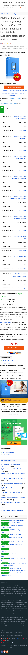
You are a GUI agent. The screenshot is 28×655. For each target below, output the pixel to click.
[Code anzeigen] (22, 130)
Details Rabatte (7, 363)
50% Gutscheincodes (8, 361)
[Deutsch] (7, 43)
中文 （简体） (12, 638)
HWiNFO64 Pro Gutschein (16, 534)
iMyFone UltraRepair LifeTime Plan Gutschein (13, 469)
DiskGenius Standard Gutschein (17, 570)
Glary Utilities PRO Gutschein (17, 522)
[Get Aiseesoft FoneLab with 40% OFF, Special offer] (14, 445)
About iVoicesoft (18, 635)
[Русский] (10, 43)
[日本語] (5, 43)
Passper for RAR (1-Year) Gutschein (10, 492)
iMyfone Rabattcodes (6, 322)
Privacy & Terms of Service (15, 632)
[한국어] (4, 43)
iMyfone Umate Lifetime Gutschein (10, 507)
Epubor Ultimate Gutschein (16, 542)
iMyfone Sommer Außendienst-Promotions (16, 48)
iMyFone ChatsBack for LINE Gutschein (11, 502)
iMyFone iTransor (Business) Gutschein (11, 488)
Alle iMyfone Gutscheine (8, 460)
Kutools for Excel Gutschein (16, 520)
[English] (1, 43)
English (4, 638)
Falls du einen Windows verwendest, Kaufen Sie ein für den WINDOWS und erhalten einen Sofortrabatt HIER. (14, 93)
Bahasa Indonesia (6, 642)
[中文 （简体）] (2, 43)
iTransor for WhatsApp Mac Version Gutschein (13, 478)
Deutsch (7, 640)
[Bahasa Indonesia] (8, 43)
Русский (16, 642)
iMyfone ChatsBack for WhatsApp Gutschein (13, 473)
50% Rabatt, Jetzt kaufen (14, 87)
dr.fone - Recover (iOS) (20, 256)
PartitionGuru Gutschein (15, 568)
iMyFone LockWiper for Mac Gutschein (11, 483)
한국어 (20, 638)
